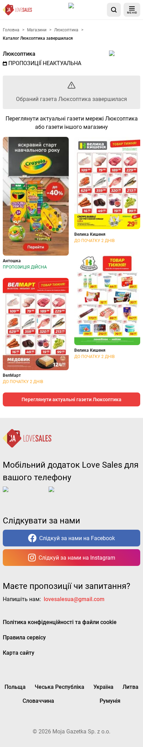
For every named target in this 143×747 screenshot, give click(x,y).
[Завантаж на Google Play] (70, 495)
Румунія (110, 701)
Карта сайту (18, 652)
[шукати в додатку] (114, 10)
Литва (130, 687)
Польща (15, 687)
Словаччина (38, 701)
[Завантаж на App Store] (86, 10)
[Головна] (17, 9)
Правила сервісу (24, 637)
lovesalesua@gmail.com (74, 599)
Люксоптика (19, 53)
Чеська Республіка (59, 687)
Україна (103, 687)
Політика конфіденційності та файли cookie (60, 622)
